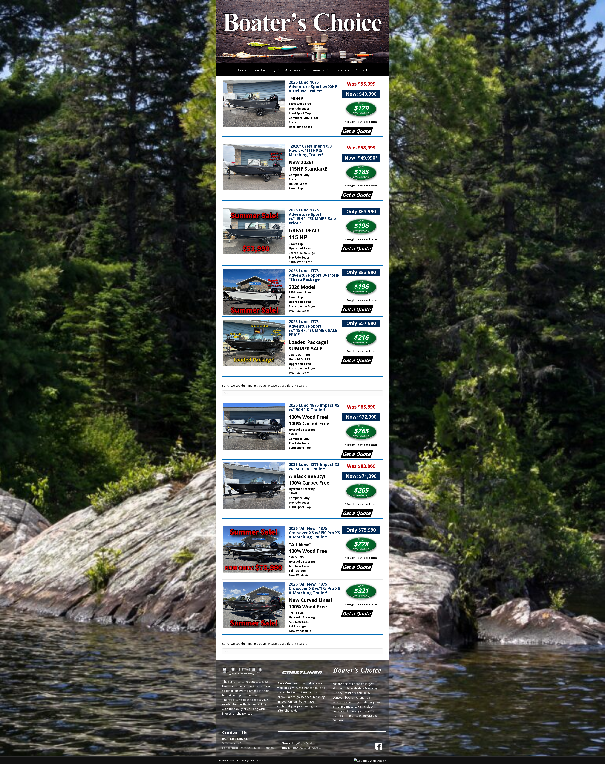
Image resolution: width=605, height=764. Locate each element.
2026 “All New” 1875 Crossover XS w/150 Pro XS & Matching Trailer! (314, 533)
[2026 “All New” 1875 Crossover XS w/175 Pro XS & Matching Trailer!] (255, 605)
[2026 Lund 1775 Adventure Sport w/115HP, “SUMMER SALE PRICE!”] (255, 343)
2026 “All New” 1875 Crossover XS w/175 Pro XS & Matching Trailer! (314, 588)
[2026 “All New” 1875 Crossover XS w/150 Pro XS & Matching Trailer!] (255, 549)
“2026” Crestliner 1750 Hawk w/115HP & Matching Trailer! (310, 150)
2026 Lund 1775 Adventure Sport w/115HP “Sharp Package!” (314, 275)
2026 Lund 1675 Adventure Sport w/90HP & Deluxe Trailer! (313, 86)
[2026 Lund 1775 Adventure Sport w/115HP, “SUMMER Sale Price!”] (255, 231)
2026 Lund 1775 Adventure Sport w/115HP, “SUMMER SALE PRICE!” (313, 328)
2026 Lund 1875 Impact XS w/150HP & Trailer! (314, 407)
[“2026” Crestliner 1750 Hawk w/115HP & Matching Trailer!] (255, 167)
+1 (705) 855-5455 (303, 743)
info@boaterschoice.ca (306, 747)
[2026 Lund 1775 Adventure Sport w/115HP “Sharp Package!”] (255, 292)
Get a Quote (357, 131)
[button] (379, 746)
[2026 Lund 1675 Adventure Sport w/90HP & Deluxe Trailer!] (255, 103)
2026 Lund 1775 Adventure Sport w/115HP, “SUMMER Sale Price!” (312, 216)
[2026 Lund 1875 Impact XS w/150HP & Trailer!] (255, 426)
